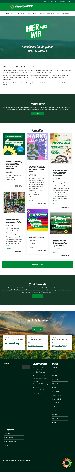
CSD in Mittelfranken (36, 237)
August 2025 (55, 403)
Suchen (6, 364)
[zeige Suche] (69, 1)
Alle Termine (37, 329)
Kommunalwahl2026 (10, 441)
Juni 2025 (54, 411)
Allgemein (8, 182)
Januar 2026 (55, 391)
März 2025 (55, 418)
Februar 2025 (55, 422)
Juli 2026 (54, 368)
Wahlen (6, 445)
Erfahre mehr (37, 296)
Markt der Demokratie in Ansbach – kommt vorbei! (37, 169)
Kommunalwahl (9, 437)
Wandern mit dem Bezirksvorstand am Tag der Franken (60, 243)
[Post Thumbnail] (14, 144)
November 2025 (56, 399)
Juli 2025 (54, 407)
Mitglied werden (37, 113)
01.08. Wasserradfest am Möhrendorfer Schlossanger (60, 172)
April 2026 (55, 379)
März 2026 (55, 383)
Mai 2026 (54, 376)
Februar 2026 (55, 387)
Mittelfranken (20, 8)
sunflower (14, 460)
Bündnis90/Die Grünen (24, 6)
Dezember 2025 (56, 395)
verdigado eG (29, 460)
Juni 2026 (54, 372)
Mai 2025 (54, 414)
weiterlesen (18, 186)
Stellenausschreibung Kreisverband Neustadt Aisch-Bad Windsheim (14, 165)
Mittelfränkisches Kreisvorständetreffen (14, 221)
